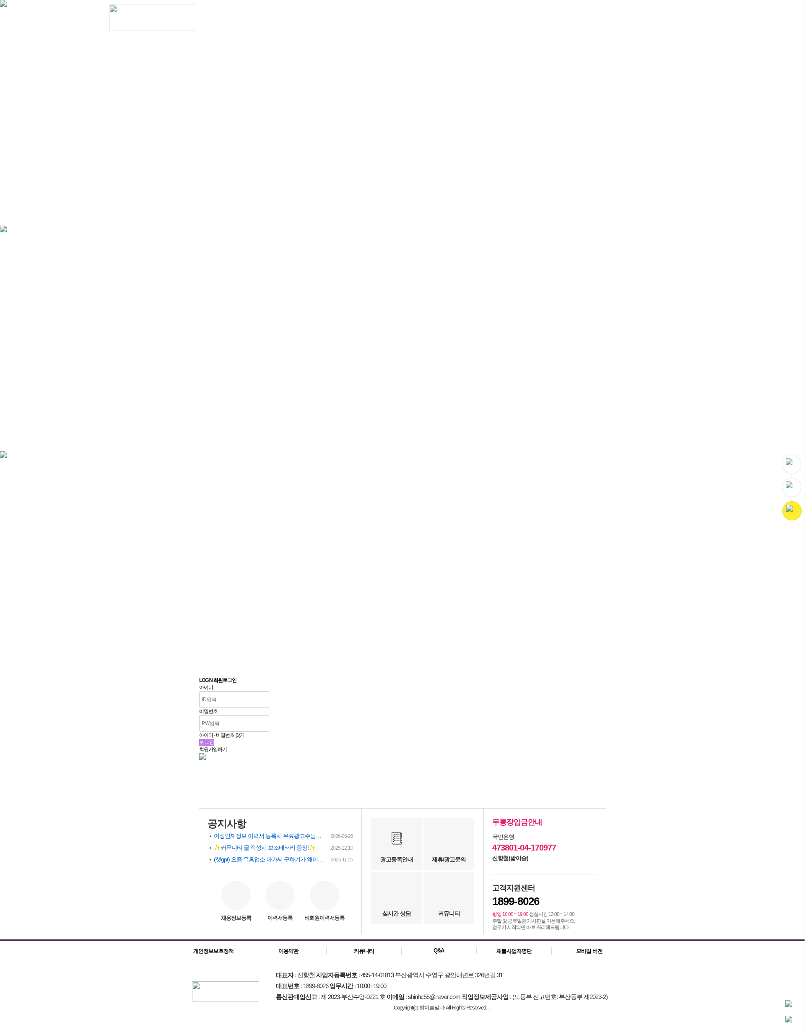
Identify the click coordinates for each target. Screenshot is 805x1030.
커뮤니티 (414, 19)
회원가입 (684, 17)
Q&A (439, 950)
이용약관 (288, 951)
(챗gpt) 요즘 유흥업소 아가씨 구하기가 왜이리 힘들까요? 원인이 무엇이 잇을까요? (283, 859)
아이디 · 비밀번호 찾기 (221, 735)
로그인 (653, 17)
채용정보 (216, 19)
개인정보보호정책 (213, 951)
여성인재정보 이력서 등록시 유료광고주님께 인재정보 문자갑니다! (283, 835)
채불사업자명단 (514, 951)
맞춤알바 (264, 19)
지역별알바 (315, 19)
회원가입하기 (213, 749)
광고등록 (622, 17)
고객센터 (509, 19)
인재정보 (366, 19)
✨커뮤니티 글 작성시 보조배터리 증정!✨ (283, 847)
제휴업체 (462, 19)
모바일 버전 (589, 951)
